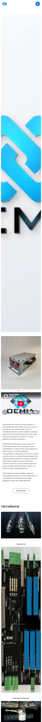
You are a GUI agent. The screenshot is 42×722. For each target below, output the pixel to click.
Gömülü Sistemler (21, 698)
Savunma (21, 544)
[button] (3, 362)
